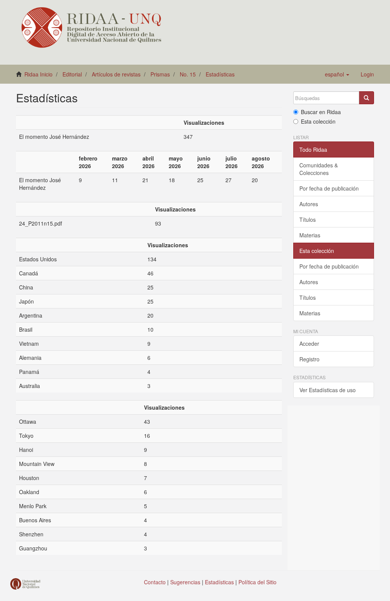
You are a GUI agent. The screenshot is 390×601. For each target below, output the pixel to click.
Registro (309, 359)
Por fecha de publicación (329, 188)
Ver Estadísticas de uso (327, 390)
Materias (309, 235)
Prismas (160, 74)
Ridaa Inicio (38, 74)
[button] (337, 74)
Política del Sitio (257, 582)
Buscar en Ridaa (321, 112)
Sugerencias (185, 582)
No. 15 (188, 74)
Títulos (307, 219)
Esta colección (318, 121)
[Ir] (366, 97)
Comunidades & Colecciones (318, 168)
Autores (308, 204)
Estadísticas (220, 74)
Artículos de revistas (116, 74)
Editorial (72, 74)
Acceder (309, 343)
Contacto (155, 582)
